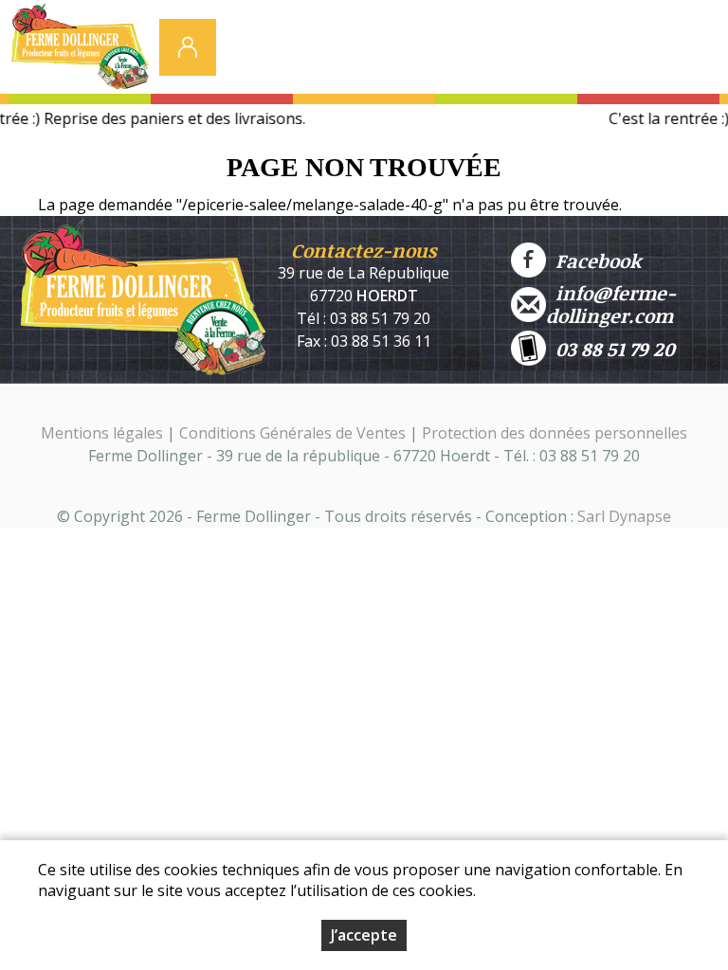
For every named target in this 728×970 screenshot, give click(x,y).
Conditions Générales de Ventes (294, 432)
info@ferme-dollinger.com (611, 304)
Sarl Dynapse (624, 516)
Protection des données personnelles (554, 432)
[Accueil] (79, 52)
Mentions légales (102, 432)
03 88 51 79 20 (610, 348)
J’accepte (364, 935)
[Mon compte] (187, 47)
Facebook (593, 260)
